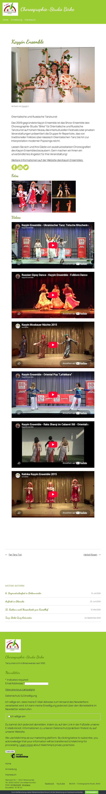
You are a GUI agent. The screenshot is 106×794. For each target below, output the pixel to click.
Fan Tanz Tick (15, 554)
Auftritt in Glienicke (14, 601)
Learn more (26, 745)
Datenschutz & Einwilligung (21, 695)
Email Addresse (15, 683)
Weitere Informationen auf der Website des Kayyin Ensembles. (47, 160)
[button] (31, 196)
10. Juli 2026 (96, 593)
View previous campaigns (20, 689)
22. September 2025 (93, 618)
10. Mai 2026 (96, 609)
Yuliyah (24, 106)
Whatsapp (26, 785)
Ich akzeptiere (91, 792)
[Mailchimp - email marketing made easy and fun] (19, 757)
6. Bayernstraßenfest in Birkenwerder (23, 593)
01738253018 (15, 785)
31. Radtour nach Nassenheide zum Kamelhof (26, 609)
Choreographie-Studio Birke (47, 9)
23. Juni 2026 (95, 601)
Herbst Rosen (90, 554)
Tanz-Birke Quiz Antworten (18, 617)
